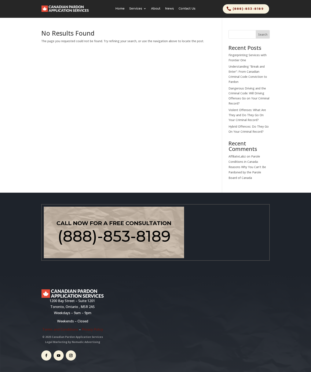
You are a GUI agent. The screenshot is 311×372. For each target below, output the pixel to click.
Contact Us (187, 8)
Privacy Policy (92, 329)
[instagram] (71, 355)
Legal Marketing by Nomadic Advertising (72, 342)
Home (120, 8)
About (155, 8)
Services (135, 8)
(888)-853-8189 (248, 9)
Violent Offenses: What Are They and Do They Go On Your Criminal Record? (247, 115)
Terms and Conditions (60, 329)
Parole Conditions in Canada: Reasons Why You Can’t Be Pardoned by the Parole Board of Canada (247, 167)
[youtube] (59, 355)
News (169, 8)
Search (262, 34)
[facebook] (46, 355)
